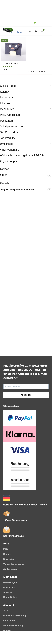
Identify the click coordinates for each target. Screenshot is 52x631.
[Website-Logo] (13, 31)
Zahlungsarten (10, 569)
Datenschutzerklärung (14, 616)
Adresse (7, 592)
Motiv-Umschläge (10, 114)
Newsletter (8, 559)
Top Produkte (8, 138)
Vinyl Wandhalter (10, 149)
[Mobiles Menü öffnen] (48, 30)
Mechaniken (7, 109)
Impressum (9, 621)
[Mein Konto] (36, 30)
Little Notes (6, 103)
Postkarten (6, 120)
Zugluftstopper (8, 161)
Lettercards (6, 97)
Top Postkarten (9, 132)
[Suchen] (30, 30)
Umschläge (6, 143)
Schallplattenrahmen (12, 126)
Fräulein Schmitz (10, 63)
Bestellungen (10, 582)
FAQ (5, 549)
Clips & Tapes (8, 85)
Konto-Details (10, 597)
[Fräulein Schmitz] (13, 49)
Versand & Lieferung (13, 564)
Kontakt (7, 554)
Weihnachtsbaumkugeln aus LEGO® (22, 155)
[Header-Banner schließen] (7, 3)
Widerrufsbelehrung (13, 625)
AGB (5, 611)
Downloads (9, 587)
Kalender (5, 91)
